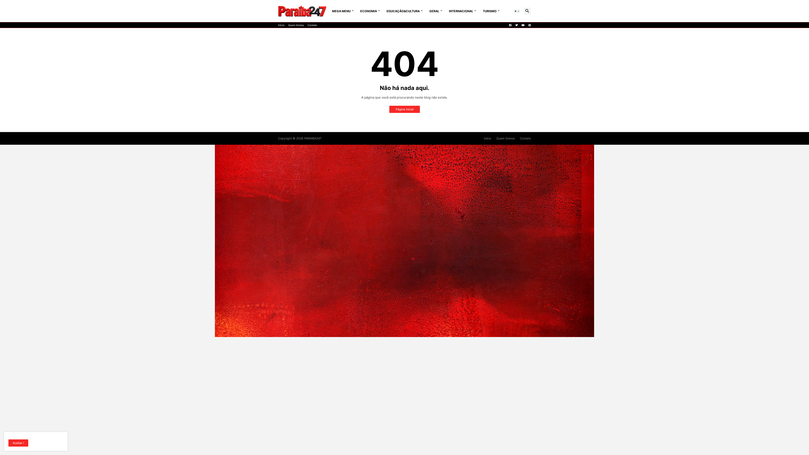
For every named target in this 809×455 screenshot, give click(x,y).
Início (281, 25)
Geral (434, 11)
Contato (312, 25)
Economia (368, 11)
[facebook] (510, 25)
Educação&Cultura (403, 11)
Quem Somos (296, 25)
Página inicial (405, 109)
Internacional (461, 11)
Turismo (490, 11)
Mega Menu (341, 11)
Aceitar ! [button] (18, 443)
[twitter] (516, 25)
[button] (517, 11)
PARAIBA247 (312, 138)
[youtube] (523, 25)
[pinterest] (529, 25)
